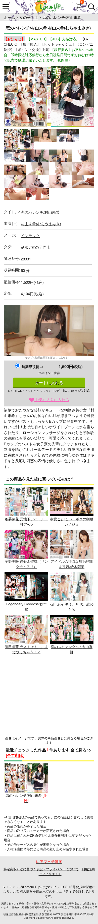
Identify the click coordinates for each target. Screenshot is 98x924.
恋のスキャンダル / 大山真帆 (71, 649)
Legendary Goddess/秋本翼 (26, 606)
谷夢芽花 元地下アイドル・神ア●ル (26, 521)
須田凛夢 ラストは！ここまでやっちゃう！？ (26, 649)
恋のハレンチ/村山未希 (24, 795)
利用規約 (88, 869)
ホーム (9, 17)
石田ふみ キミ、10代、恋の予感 (71, 606)
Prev (10, 97)
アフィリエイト (50, 873)
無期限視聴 (32, 366)
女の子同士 (28, 17)
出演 (11, 223)
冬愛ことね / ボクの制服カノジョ (71, 521)
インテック (30, 235)
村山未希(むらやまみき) (41, 223)
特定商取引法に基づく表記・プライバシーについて (41, 869)
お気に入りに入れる (51, 399)
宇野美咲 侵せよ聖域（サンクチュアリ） (26, 564)
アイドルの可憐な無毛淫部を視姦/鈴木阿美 (72, 564)
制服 (24, 247)
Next (88, 97)
